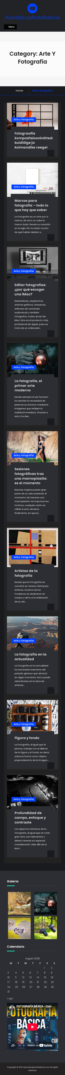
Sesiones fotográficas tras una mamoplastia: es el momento (31, 476)
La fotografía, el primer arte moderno (28, 386)
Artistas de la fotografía (26, 573)
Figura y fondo (27, 738)
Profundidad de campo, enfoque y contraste (30, 818)
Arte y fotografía (24, 119)
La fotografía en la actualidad (31, 656)
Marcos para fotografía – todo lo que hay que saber (31, 205)
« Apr (10, 998)
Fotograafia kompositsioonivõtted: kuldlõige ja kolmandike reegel (34, 140)
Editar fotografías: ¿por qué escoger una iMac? (30, 290)
